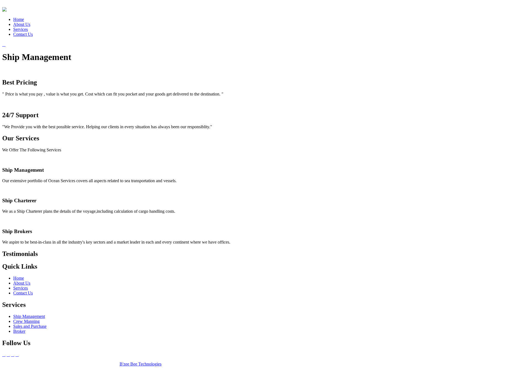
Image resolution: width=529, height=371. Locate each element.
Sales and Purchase (30, 326)
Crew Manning (26, 321)
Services (20, 29)
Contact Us (23, 34)
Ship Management (29, 316)
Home (18, 19)
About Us (21, 24)
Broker (19, 331)
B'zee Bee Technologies (140, 364)
